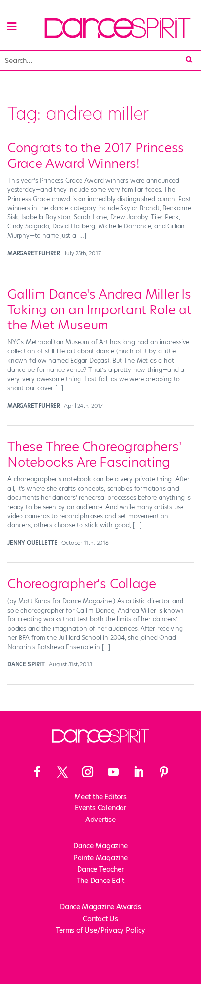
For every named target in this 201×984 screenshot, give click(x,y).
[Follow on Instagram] (88, 771)
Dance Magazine (100, 846)
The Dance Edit (100, 880)
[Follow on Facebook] (37, 771)
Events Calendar (100, 808)
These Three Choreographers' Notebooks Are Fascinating (94, 454)
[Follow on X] (62, 771)
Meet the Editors (100, 796)
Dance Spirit (26, 664)
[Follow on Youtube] (113, 771)
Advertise (100, 819)
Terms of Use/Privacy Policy (100, 930)
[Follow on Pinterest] (164, 771)
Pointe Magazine (100, 857)
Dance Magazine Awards (100, 907)
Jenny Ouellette (32, 543)
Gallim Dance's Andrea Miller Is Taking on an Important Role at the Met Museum (99, 309)
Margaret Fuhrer (33, 253)
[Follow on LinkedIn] (138, 771)
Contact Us (100, 918)
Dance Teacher (100, 869)
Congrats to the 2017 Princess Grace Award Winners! (95, 155)
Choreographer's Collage (81, 584)
